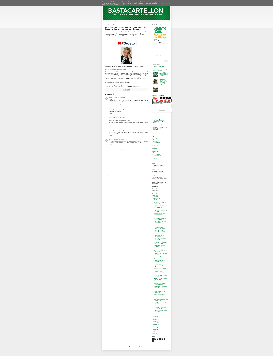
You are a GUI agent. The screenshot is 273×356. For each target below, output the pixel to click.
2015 (154, 188)
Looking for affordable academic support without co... (159, 118)
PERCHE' (119, 21)
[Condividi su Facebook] (128, 90)
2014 (154, 190)
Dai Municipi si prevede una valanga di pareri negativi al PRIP (160, 70)
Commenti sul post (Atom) (114, 177)
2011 (154, 195)
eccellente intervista (111, 37)
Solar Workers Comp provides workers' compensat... (159, 125)
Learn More (164, 3)
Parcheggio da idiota (157, 154)
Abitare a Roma (156, 138)
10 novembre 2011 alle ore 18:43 (119, 130)
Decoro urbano (156, 145)
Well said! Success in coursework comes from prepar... (159, 132)
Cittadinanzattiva (156, 142)
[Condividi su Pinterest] (129, 90)
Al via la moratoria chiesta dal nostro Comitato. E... (160, 222)
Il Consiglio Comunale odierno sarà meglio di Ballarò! (160, 219)
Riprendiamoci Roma (157, 155)
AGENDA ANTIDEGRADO (129, 21)
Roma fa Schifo (156, 157)
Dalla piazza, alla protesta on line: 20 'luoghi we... (160, 211)
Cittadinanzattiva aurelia (158, 144)
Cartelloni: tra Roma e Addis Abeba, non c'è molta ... (159, 289)
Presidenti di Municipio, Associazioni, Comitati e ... (159, 231)
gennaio (156, 331)
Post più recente (109, 175)
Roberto (110, 97)
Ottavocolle (155, 152)
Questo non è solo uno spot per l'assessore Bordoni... (160, 234)
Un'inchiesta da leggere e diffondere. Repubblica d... (160, 228)
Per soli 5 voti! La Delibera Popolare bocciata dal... (159, 216)
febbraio (156, 329)
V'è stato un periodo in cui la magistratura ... (159, 264)
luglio (155, 321)
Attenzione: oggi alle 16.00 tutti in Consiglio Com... (160, 251)
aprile (155, 326)
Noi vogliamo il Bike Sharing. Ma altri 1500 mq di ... (160, 206)
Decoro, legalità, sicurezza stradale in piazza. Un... (159, 295)
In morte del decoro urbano (159, 66)
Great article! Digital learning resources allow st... (158, 121)
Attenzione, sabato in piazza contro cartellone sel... (161, 303)
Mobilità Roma (156, 151)
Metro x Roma (156, 149)
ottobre (155, 316)
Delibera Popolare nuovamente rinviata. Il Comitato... (160, 249)
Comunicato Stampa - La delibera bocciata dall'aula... (160, 214)
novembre (156, 198)
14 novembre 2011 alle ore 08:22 (119, 148)
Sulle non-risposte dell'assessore (160, 268)
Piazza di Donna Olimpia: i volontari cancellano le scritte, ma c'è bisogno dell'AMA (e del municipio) (163, 82)
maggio (156, 324)
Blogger (142, 346)
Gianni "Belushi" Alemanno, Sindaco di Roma (159, 246)
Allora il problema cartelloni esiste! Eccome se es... (161, 300)
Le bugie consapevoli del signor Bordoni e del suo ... (160, 266)
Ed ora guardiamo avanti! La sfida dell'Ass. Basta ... (160, 203)
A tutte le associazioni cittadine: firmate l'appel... (160, 314)
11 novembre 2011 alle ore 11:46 (118, 139)
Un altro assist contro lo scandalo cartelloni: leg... (160, 276)
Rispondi (110, 105)
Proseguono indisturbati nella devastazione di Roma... (160, 281)
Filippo (110, 139)
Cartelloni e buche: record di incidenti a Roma (159, 261)
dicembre (156, 196)
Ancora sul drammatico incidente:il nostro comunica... (161, 306)
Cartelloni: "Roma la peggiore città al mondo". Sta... (160, 297)
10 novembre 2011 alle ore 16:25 (118, 97)
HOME (105, 21)
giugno (155, 322)
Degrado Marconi (156, 147)
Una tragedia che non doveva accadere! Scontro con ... (160, 308)
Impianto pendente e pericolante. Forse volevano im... (160, 287)
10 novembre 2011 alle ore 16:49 (119, 109)
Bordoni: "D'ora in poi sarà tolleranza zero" (159, 236)
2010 (154, 333)
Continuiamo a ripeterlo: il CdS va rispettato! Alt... (160, 311)
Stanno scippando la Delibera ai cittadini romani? (160, 271)
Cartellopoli (155, 141)
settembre (156, 317)
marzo (155, 327)
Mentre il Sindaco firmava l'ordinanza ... (159, 208)
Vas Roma (155, 158)
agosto (155, 319)
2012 (154, 193)
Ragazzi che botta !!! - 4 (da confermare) (163, 87)
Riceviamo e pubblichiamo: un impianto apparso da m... (160, 284)
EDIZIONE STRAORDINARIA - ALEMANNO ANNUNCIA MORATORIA (160, 224)
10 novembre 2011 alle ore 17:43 (119, 117)
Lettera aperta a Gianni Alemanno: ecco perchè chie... (160, 273)
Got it (170, 3)
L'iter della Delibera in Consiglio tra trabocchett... (160, 279)
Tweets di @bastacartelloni (157, 50)
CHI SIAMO (111, 21)
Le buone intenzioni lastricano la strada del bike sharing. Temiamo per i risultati (163, 74)
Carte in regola (156, 139)
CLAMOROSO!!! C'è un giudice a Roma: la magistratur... (160, 243)
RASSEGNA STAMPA (142, 21)
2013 (154, 191)
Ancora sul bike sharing (158, 258)
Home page (126, 175)
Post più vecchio (144, 175)
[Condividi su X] (127, 90)
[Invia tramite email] (124, 90)
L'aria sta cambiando (158, 241)
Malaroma (155, 148)
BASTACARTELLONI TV (154, 21)
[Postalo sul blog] (125, 90)
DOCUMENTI (165, 21)
